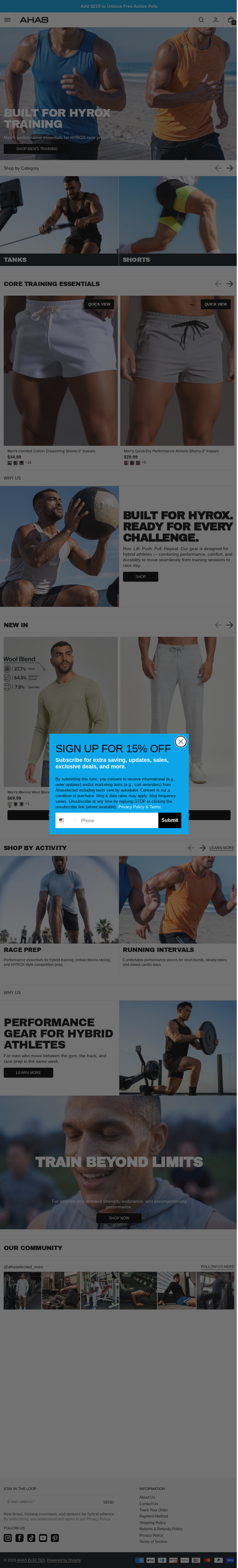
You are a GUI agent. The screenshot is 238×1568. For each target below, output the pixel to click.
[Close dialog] (178, 741)
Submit (167, 820)
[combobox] (65, 820)
